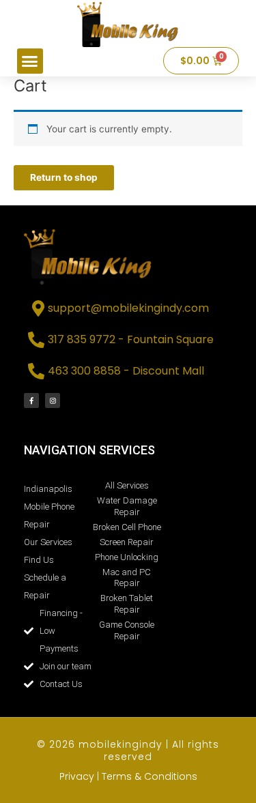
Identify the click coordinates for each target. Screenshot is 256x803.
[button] (30, 61)
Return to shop (64, 177)
